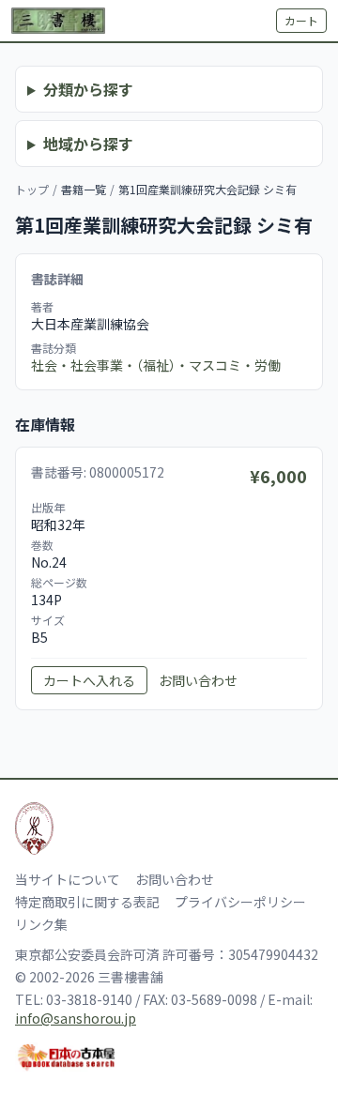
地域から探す (88, 143)
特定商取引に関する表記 (87, 901)
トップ (32, 189)
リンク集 (41, 924)
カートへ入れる (89, 680)
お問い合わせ (198, 680)
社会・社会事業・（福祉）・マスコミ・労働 (156, 365)
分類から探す (88, 89)
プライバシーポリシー (240, 901)
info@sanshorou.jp (75, 1018)
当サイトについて (67, 879)
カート (301, 20)
